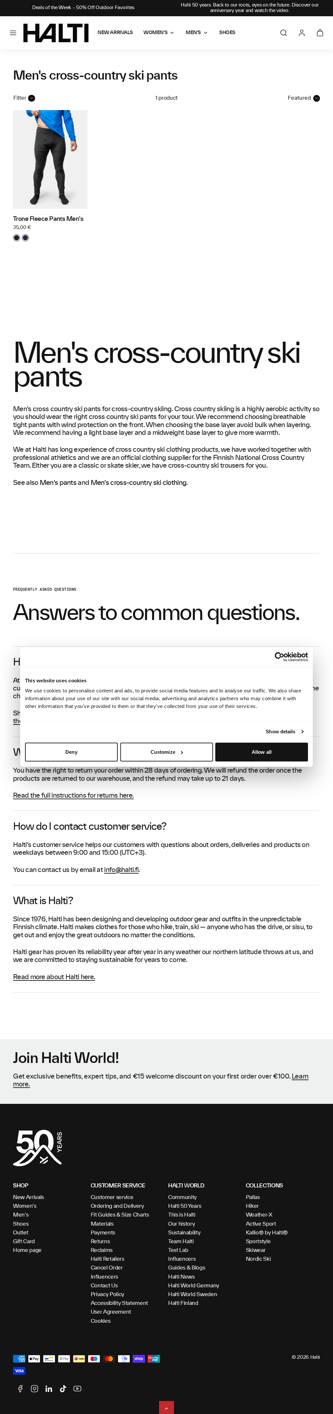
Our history (181, 1224)
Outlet (20, 1232)
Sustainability (184, 1232)
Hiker (252, 1206)
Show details (280, 731)
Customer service (112, 1197)
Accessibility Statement (119, 1303)
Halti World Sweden (192, 1294)
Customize (163, 752)
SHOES (227, 33)
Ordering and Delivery (117, 1206)
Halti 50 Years (184, 1206)
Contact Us (104, 1285)
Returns (100, 1241)
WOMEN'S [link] (155, 33)
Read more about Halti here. (54, 977)
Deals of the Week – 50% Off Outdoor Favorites (83, 8)
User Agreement (111, 1312)
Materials (102, 1224)
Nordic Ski (258, 1259)
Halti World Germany (193, 1285)
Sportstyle (258, 1241)
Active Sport (261, 1224)
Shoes (20, 1224)
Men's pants (58, 483)
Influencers (104, 1277)
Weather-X (259, 1215)
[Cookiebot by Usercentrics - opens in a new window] (279, 657)
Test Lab (178, 1250)
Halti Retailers (107, 1259)
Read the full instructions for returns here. (73, 795)
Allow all (262, 752)
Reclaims (102, 1250)
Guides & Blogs (186, 1267)
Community (182, 1197)
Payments (103, 1232)
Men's (20, 1215)
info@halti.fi (121, 870)
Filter (19, 98)
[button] (13, 33)
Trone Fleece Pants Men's (48, 219)
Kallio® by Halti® (267, 1232)
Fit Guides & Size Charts (120, 1215)
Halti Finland (183, 1303)
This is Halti (181, 1215)
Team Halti (181, 1241)
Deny (71, 752)
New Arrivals (28, 1197)
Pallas (253, 1197)
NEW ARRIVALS (115, 33)
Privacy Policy (108, 1294)
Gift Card (24, 1241)
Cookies (101, 1321)
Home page (27, 1250)
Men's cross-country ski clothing (139, 483)
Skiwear (256, 1250)
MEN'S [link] (193, 33)
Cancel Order (107, 1267)
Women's (24, 1206)
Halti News (181, 1277)
